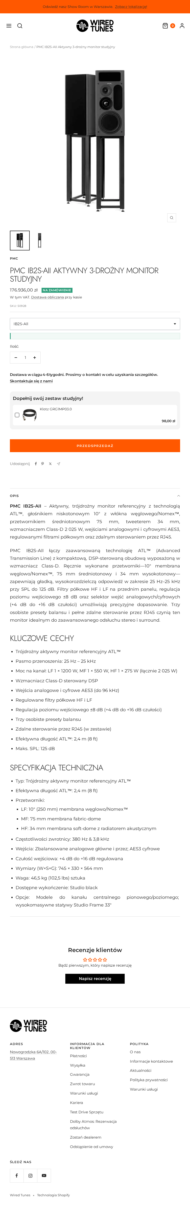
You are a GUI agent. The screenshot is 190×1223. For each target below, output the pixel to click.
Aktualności (140, 1070)
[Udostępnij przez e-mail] (58, 463)
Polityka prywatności (149, 1079)
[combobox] (95, 324)
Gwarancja (80, 1074)
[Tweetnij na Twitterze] (50, 463)
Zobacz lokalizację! (131, 6)
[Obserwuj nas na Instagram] (30, 1175)
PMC (14, 258)
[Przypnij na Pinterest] (42, 463)
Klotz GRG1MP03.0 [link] (56, 409)
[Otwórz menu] (9, 26)
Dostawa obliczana (47, 297)
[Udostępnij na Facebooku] (36, 463)
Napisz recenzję (95, 978)
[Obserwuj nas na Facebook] (17, 1175)
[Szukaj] (20, 26)
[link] (29, 415)
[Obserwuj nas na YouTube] (44, 1175)
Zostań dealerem (85, 1137)
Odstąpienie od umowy (91, 1146)
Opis (14, 496)
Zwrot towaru (82, 1083)
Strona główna (21, 47)
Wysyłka (77, 1065)
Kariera (76, 1102)
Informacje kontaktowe (151, 1061)
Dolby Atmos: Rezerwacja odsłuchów (93, 1124)
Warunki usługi (84, 1093)
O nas (135, 1052)
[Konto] (182, 26)
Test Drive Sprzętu (86, 1112)
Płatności (78, 1055)
